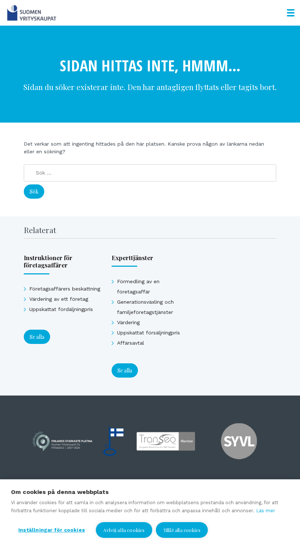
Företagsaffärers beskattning (64, 289)
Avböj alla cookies (124, 530)
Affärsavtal (130, 343)
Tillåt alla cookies (182, 530)
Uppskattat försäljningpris (148, 333)
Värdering (128, 322)
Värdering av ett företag (58, 299)
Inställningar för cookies (51, 530)
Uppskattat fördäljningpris (61, 309)
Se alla (37, 336)
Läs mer (265, 510)
